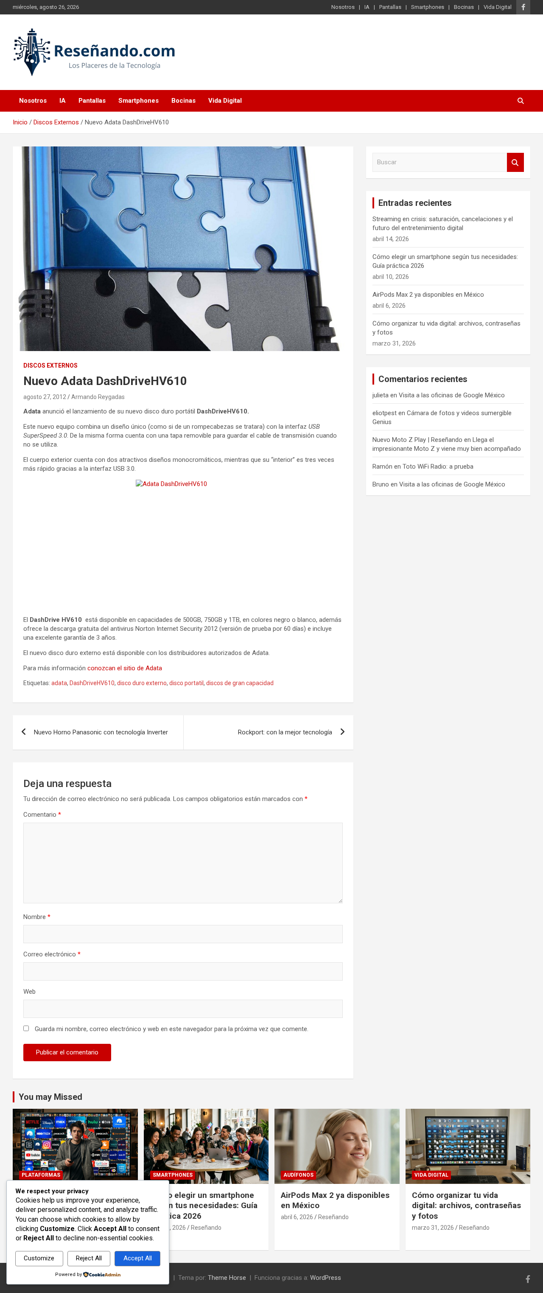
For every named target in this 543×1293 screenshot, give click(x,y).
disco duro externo (142, 683)
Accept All (137, 1258)
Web (29, 991)
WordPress (325, 1278)
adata (59, 683)
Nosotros (343, 7)
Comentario (42, 814)
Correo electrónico (52, 954)
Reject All (89, 1258)
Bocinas (464, 7)
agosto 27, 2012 (44, 397)
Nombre (36, 917)
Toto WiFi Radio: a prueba (438, 466)
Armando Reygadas (98, 397)
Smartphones (427, 7)
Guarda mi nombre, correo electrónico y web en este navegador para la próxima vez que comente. (171, 1029)
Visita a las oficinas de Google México (452, 395)
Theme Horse (227, 1278)
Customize (39, 1258)
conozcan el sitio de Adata (124, 668)
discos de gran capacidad (240, 683)
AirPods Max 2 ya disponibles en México (428, 294)
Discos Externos (50, 365)
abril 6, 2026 (297, 1217)
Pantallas (390, 7)
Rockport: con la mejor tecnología (285, 732)
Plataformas (41, 1175)
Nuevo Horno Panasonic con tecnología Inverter (101, 732)
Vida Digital (498, 7)
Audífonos (298, 1175)
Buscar (515, 162)
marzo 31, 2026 (433, 1227)
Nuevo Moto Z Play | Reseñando (417, 440)
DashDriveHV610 (92, 683)
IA (366, 7)
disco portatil (186, 683)
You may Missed (50, 1097)
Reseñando (206, 1227)
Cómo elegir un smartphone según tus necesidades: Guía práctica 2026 (204, 1205)
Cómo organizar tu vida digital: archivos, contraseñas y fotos (466, 1205)
